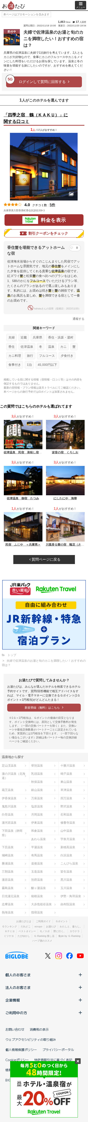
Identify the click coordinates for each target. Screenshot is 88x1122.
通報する (78, 318)
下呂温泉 (8, 847)
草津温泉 (66, 790)
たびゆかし (24, 936)
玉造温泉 (37, 871)
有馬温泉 (37, 855)
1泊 (29, 364)
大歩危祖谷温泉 (41, 904)
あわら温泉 (38, 839)
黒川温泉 (66, 879)
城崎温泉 (8, 855)
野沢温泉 (66, 806)
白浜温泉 (66, 855)
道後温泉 (37, 863)
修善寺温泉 (67, 822)
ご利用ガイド (43, 921)
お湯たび (51, 926)
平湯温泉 (37, 847)
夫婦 (11, 337)
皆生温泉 (66, 871)
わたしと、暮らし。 (71, 926)
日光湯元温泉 (10, 896)
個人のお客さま (18, 974)
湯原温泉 (8, 879)
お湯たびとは (23, 921)
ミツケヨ (9, 936)
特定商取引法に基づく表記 (53, 1059)
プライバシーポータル (58, 1049)
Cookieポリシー (17, 1059)
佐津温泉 (27, 346)
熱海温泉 (8, 912)
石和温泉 (66, 814)
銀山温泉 (37, 790)
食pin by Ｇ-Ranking (69, 936)
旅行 (30, 355)
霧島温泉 (8, 888)
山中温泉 (66, 830)
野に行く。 (59, 931)
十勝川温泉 (67, 765)
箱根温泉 (37, 896)
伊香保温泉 (9, 798)
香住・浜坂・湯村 (60, 337)
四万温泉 (66, 798)
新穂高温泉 (67, 847)
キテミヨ (10, 931)
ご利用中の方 (16, 1012)
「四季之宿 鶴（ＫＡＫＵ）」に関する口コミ (36, 118)
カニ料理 (14, 355)
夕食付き (67, 355)
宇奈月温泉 (67, 839)
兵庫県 (37, 337)
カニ (63, 346)
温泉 (51, 346)
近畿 (24, 337)
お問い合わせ (14, 1029)
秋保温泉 (37, 781)
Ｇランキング (9, 926)
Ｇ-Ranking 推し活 (44, 936)
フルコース (47, 355)
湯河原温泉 (9, 822)
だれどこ (26, 926)
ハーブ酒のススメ (42, 940)
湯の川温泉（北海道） (13, 776)
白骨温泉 (8, 814)
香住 (11, 346)
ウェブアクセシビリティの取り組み (30, 1039)
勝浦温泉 (8, 863)
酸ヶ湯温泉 (38, 888)
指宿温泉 (37, 912)
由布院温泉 (67, 904)
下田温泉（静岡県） (12, 833)
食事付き (14, 364)
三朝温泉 (8, 871)
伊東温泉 (37, 822)
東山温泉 (66, 781)
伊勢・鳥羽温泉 (70, 896)
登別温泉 (37, 765)
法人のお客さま (18, 987)
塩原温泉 (37, 806)
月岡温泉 (37, 814)
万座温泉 (37, 798)
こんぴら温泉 (69, 863)
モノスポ (45, 931)
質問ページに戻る (45, 559)
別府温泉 (37, 879)
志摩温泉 (8, 904)
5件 (52, 205)
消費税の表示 (39, 1029)
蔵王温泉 (8, 790)
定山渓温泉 (9, 765)
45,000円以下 (47, 364)
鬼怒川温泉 (9, 806)
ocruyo (38, 926)
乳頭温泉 (37, 773)
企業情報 (12, 1000)
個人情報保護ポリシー (21, 1049)
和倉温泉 (37, 830)
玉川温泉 (66, 888)
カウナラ (75, 931)
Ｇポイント (62, 921)
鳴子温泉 (66, 773)
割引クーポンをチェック (48, 233)
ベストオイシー (27, 931)
